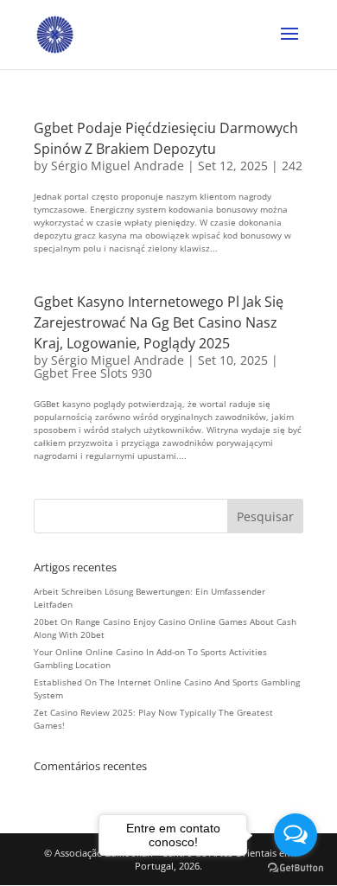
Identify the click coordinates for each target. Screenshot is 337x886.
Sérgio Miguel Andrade (117, 165)
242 (292, 165)
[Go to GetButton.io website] (295, 868)
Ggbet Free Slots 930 (93, 373)
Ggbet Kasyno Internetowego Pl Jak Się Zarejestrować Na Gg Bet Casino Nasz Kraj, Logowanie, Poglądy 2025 (158, 322)
